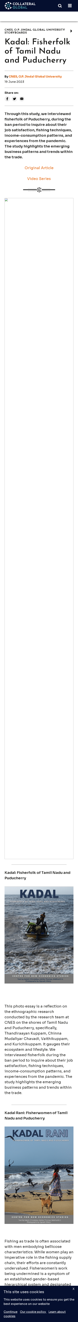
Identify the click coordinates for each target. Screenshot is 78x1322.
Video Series (39, 179)
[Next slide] (67, 528)
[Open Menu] (69, 5)
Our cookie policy (33, 1312)
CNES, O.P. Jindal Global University (35, 76)
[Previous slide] (10, 528)
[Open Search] (61, 5)
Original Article (39, 168)
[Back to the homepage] (20, 5)
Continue (10, 1312)
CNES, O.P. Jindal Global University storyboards (35, 31)
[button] (8, 846)
